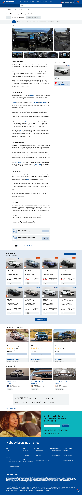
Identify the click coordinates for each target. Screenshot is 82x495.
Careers (65, 457)
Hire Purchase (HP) (11, 464)
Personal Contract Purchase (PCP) (14, 461)
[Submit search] (60, 5)
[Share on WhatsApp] (21, 246)
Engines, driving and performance (33, 17)
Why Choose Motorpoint (56, 450)
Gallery (14, 21)
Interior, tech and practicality (18, 17)
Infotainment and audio (41, 21)
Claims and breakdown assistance (42, 460)
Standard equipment (31, 21)
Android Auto (38, 164)
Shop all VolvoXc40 (41, 319)
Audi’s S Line (35, 102)
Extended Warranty (39, 450)
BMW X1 (27, 179)
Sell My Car (26, 464)
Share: (13, 245)
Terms (11, 490)
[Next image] (50, 40)
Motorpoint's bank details (69, 460)
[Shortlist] (78, 2)
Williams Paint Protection (40, 457)
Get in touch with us (12, 453)
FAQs (9, 450)
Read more (45, 231)
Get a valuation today (28, 461)
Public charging (39, 462)
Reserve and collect (56, 453)
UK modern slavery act (22, 490)
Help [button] (7, 448)
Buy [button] (24, 448)
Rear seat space (51, 21)
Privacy (7, 490)
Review (8, 17)
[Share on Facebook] (18, 246)
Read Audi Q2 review (64, 354)
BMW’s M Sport (43, 102)
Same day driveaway (56, 455)
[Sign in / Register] (76, 2)
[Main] (8, 2)
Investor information (68, 455)
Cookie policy (46, 490)
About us (66, 450)
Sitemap (15, 490)
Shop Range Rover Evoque (12, 359)
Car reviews (26, 455)
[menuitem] (14, 450)
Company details (31, 490)
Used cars (26, 450)
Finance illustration (17, 278)
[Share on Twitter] (15, 246)
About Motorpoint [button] (67, 448)
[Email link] (23, 246)
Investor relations (39, 490)
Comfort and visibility (21, 21)
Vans (25, 453)
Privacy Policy (51, 433)
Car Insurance (38, 455)
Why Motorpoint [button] (54, 448)
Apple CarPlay (17, 162)
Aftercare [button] (36, 448)
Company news (67, 453)
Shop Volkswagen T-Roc (36, 359)
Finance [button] (8, 457)
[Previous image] (13, 40)
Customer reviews (55, 457)
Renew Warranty (39, 453)
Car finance (10, 459)
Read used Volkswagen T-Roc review (41, 354)
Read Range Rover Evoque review (17, 354)
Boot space (58, 21)
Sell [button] (24, 459)
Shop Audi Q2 (57, 359)
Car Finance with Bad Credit (13, 466)
